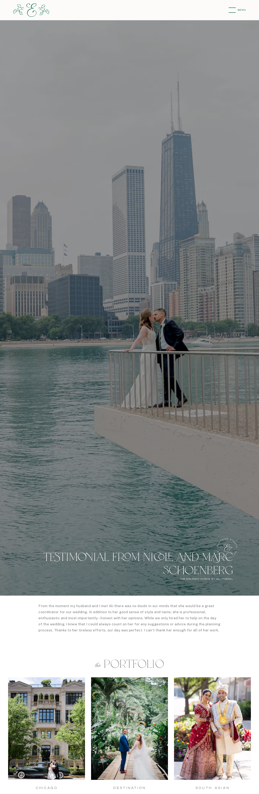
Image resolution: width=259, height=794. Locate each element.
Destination (129, 788)
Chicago (47, 788)
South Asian (212, 788)
